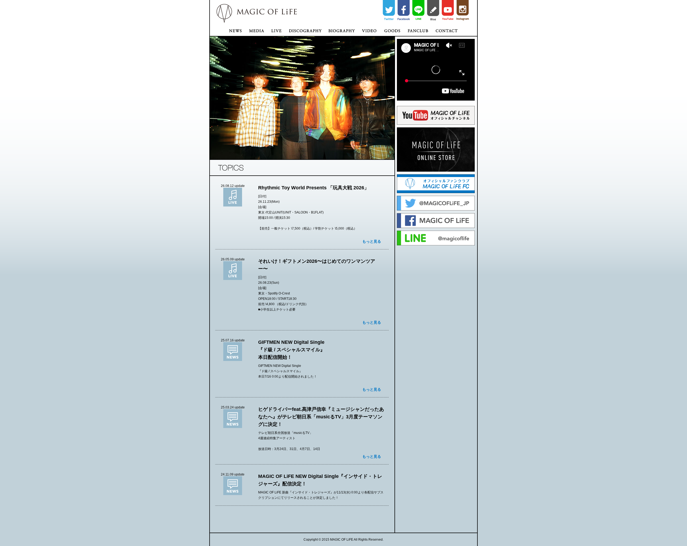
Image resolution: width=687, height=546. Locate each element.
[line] (418, 10)
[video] (369, 29)
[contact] (454, 29)
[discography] (305, 29)
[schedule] (276, 29)
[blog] (433, 10)
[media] (256, 29)
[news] (228, 29)
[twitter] (389, 10)
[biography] (341, 29)
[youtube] (448, 10)
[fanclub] (418, 29)
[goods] (392, 29)
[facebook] (403, 10)
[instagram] (462, 10)
